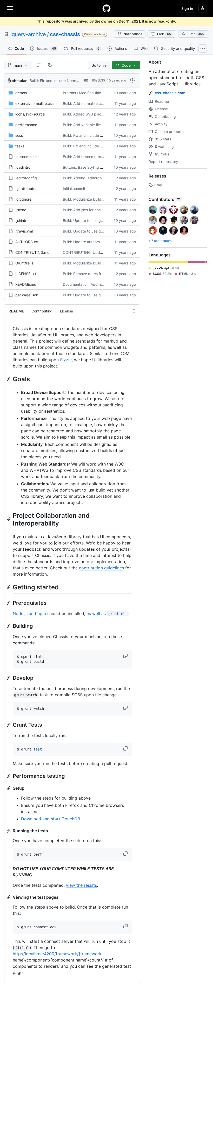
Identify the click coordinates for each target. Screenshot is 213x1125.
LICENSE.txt (25, 273)
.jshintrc (22, 220)
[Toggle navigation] (10, 8)
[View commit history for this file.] (132, 80)
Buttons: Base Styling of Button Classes (96, 167)
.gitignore (23, 199)
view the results (81, 885)
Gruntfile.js (24, 263)
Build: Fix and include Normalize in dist (62, 80)
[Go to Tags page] (49, 65)
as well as (106, 613)
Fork (164, 34)
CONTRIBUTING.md (32, 252)
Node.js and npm (29, 613)
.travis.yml (24, 231)
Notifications (133, 34)
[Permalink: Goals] (9, 379)
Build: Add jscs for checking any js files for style (103, 210)
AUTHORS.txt (26, 242)
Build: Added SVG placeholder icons (93, 114)
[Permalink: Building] (9, 626)
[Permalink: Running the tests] (9, 830)
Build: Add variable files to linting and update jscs (105, 124)
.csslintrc (22, 167)
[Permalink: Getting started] (9, 587)
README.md (25, 284)
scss (19, 135)
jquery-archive (28, 34)
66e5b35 (98, 80)
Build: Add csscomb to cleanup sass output (99, 156)
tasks (19, 146)
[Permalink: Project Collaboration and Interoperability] (9, 519)
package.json (26, 295)
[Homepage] (106, 8)
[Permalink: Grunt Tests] (9, 724)
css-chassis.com (170, 93)
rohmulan (19, 80)
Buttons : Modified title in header (90, 93)
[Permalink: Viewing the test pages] (9, 897)
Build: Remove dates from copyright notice (99, 273)
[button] (126, 655)
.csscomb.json (27, 156)
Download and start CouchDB (50, 818)
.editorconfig (26, 178)
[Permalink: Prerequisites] (9, 602)
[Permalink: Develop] (9, 677)
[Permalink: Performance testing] (9, 776)
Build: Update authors (81, 242)
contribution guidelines (101, 567)
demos (21, 93)
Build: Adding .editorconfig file (88, 178)
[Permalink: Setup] (9, 788)
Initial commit (74, 188)
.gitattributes (26, 188)
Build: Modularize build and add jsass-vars (99, 199)
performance (26, 124)
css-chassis (65, 34)
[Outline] (133, 311)
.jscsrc (20, 210)
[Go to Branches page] (39, 65)
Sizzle (66, 359)
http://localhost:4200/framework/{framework (57, 953)
